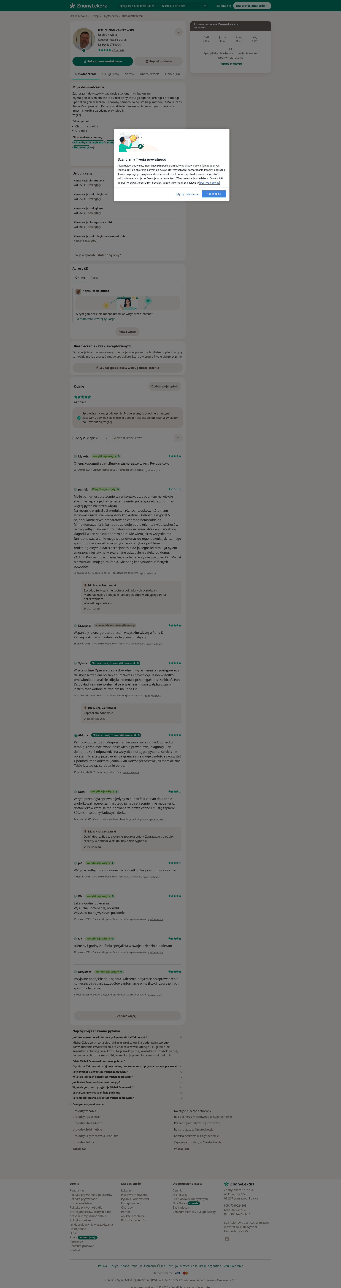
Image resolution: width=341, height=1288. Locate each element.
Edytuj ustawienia (187, 194)
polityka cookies (209, 182)
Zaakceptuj (214, 193)
